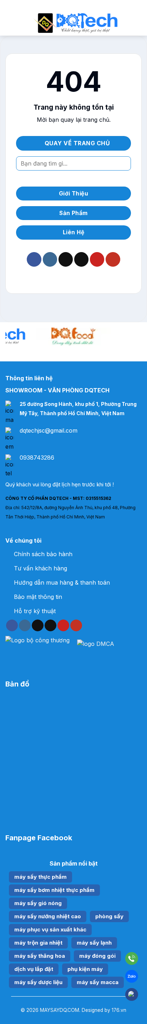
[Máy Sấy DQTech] (75, 23)
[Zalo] (131, 978)
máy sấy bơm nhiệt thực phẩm (54, 890)
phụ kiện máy (85, 969)
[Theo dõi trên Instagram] (50, 259)
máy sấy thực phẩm (40, 876)
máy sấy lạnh (94, 942)
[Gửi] (123, 163)
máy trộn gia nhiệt (38, 942)
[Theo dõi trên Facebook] (34, 259)
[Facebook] (131, 994)
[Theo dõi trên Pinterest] (97, 259)
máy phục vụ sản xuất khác (50, 929)
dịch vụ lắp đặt (33, 969)
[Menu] (9, 23)
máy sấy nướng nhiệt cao (47, 916)
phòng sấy (109, 916)
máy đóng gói (97, 955)
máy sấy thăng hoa (39, 955)
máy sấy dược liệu (38, 982)
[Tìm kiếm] (139, 23)
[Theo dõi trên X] (81, 259)
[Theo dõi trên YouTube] (113, 259)
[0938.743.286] (131, 960)
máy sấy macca (97, 982)
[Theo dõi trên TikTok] (66, 259)
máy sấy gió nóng (38, 903)
